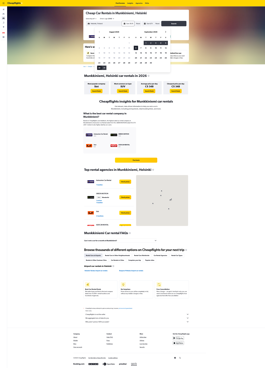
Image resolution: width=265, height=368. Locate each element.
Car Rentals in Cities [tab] (117, 260)
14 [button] (124, 53)
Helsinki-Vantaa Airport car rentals (96, 270)
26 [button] (114, 63)
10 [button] (104, 53)
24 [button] (104, 63)
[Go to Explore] (3, 27)
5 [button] (114, 48)
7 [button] (124, 48)
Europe (90, 66)
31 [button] (104, 68)
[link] (96, 91)
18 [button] (109, 58)
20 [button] (119, 58)
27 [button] (119, 63)
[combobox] (91, 19)
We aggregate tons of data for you (97, 318)
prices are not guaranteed (125, 308)
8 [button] (129, 48)
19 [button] (114, 58)
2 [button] (99, 48)
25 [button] (109, 63)
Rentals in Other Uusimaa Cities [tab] (96, 260)
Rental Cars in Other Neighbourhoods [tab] (117, 255)
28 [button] (124, 63)
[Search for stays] (3, 14)
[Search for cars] (3, 18)
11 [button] (109, 53)
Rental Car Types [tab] (176, 255)
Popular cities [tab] (149, 260)
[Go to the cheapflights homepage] (15, 3)
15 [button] (129, 53)
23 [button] (99, 63)
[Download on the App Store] (178, 343)
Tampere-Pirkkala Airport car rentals (131, 270)
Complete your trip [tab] (134, 260)
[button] (3, 3)
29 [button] (129, 63)
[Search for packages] (3, 22)
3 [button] (104, 48)
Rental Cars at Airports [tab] (93, 255)
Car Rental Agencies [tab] (160, 255)
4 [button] (109, 48)
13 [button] (119, 53)
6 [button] (119, 48)
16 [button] (99, 58)
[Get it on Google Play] (178, 338)
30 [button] (99, 68)
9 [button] (99, 53)
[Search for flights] (3, 9)
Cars (84, 66)
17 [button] (104, 58)
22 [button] (129, 58)
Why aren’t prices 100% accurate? (97, 322)
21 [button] (124, 58)
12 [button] (114, 53)
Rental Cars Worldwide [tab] (141, 255)
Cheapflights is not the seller (95, 314)
